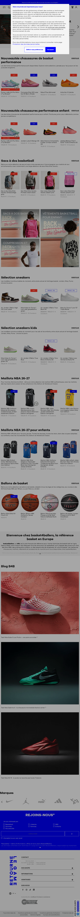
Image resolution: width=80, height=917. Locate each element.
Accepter (50, 49)
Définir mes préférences (34, 49)
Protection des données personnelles (26, 44)
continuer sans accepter (56, 27)
